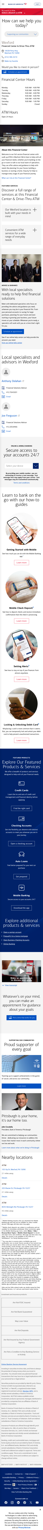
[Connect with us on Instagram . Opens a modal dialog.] (12, 1502)
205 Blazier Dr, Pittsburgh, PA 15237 (16, 1188)
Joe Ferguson (9, 415)
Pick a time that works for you (24, 1018)
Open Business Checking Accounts (16, 940)
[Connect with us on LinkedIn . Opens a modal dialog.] (18, 1502)
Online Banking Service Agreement (14, 1364)
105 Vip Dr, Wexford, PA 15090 (14, 1169)
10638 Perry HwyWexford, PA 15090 (11, 52)
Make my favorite (11, 61)
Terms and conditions (21, 483)
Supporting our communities (17, 34)
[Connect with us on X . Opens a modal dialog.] (30, 1502)
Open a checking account (21, 843)
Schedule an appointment (14, 72)
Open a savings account (12, 932)
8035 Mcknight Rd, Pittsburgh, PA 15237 (17, 1207)
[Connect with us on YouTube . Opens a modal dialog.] (37, 1502)
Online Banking (9, 944)
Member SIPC (28, 1391)
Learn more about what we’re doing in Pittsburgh (20, 1148)
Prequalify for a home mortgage (15, 936)
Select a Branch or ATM (12, 13)
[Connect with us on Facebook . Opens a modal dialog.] (6, 1502)
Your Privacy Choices (25, 1485)
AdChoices (7, 1484)
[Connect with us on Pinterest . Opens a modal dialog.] (24, 1502)
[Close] (40, 1509)
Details (4, 1178)
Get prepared (21, 876)
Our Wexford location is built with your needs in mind (21, 210)
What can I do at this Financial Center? (16, 178)
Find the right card (22, 808)
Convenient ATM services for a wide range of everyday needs (21, 230)
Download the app (21, 908)
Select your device (14, 466)
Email (8, 397)
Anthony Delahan (11, 381)
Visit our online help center (12, 343)
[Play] (21, 971)
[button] (3, 4)
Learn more (22, 562)
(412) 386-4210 (11, 57)
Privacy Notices (24, 1528)
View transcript (11, 985)
